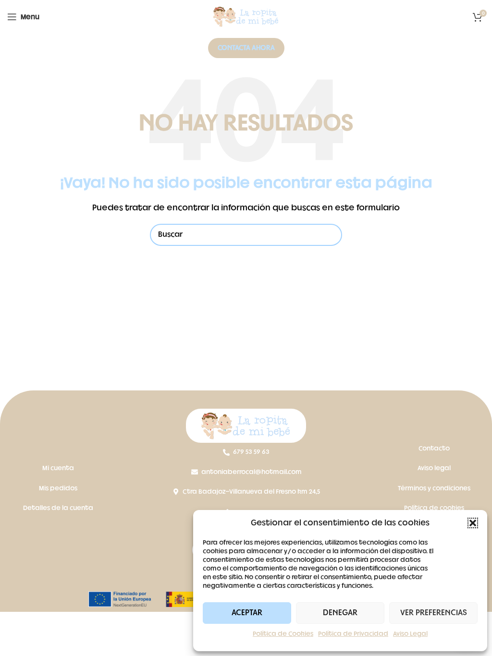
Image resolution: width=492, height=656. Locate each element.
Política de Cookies (283, 634)
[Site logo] (246, 17)
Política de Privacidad (353, 634)
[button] (473, 523)
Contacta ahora (246, 47)
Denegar (340, 612)
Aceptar (247, 612)
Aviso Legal (410, 634)
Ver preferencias (433, 612)
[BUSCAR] (331, 235)
